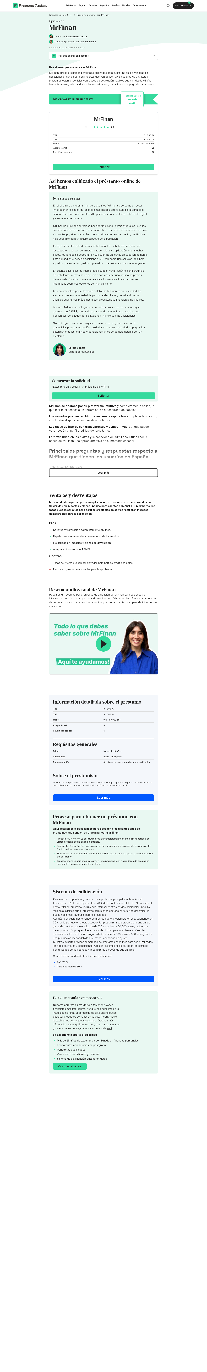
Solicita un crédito (183, 5)
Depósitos (104, 5)
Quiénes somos (140, 5)
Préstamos (71, 5)
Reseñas (116, 5)
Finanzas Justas (57, 15)
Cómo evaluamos (70, 1066)
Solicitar (103, 167)
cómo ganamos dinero (83, 1020)
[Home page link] (30, 5)
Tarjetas (82, 5)
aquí (109, 1028)
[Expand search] (168, 5)
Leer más (103, 472)
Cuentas (93, 5)
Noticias (126, 5)
